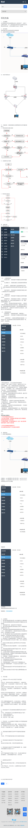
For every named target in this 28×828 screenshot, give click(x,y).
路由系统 (3, 796)
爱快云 (3, 798)
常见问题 (10, 796)
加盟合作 (16, 798)
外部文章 (23, 800)
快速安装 (10, 794)
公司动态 (23, 796)
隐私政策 (22, 825)
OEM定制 (16, 796)
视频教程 (10, 798)
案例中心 (10, 802)
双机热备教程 (9, 611)
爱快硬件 (3, 794)
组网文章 (10, 804)
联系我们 (23, 798)
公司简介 (23, 794)
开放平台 (16, 800)
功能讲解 (10, 800)
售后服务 (3, 800)
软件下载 (3, 802)
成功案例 (16, 802)
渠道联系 (16, 794)
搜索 (25, 6)
